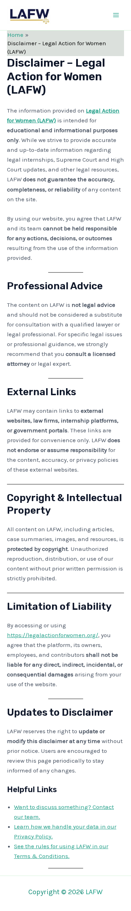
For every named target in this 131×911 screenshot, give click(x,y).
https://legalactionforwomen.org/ (52, 635)
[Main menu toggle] (116, 15)
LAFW (69, 14)
